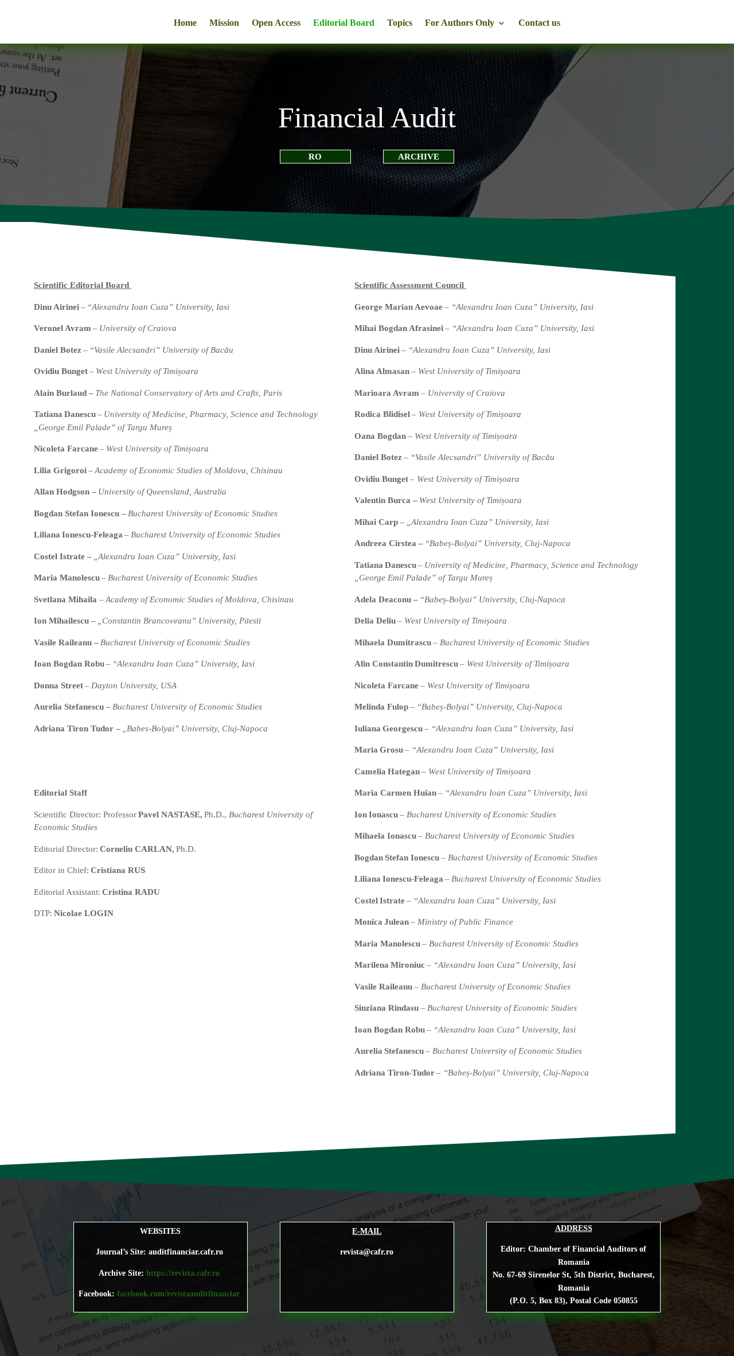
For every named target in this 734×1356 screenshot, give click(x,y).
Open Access (276, 23)
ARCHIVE (418, 156)
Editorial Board (343, 23)
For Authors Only (459, 23)
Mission (224, 23)
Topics (399, 23)
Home (185, 23)
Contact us (539, 23)
